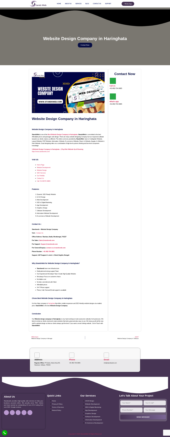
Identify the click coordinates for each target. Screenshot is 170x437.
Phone (72, 360)
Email (106, 360)
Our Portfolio (41, 175)
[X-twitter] (24, 412)
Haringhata (51, 303)
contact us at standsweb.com (56, 248)
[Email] (106, 355)
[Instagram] (12, 412)
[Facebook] (6, 412)
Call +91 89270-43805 (43, 181)
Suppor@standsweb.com (49, 244)
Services (78, 3)
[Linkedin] (18, 412)
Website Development (43, 167)
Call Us (112, 86)
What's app (114, 102)
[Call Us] (112, 80)
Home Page (40, 165)
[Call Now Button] (4, 433)
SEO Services (41, 173)
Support (108, 3)
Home (59, 3)
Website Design (42, 170)
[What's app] (112, 96)
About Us (68, 3)
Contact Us (97, 3)
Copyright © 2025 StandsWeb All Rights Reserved (85, 434)
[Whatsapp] (29, 412)
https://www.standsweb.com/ (41, 151)
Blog (87, 3)
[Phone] (71, 355)
